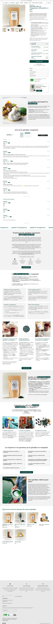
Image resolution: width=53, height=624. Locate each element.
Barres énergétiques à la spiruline (7, 541)
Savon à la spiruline (18, 541)
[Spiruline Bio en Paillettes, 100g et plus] (33, 88)
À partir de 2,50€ (4, 543)
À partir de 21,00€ (29, 526)
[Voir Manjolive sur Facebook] (5, 623)
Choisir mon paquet (26, 368)
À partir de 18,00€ (17, 527)
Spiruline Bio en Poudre (30, 524)
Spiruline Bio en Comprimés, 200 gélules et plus (7, 524)
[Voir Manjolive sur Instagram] (3, 623)
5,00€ (15, 543)
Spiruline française (5, 4)
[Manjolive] (6, 2)
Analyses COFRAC (33, 75)
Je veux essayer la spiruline (26, 472)
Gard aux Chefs (5, 620)
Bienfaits (31, 68)
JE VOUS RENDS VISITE (26, 267)
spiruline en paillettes (43, 114)
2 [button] (25, 196)
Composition (32, 73)
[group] (26, 1)
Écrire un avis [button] (43, 135)
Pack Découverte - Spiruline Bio (44, 524)
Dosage (31, 70)
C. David (49, 623)
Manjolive (43, 623)
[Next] (50, 0)
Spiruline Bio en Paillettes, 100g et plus (41, 87)
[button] (12, 3)
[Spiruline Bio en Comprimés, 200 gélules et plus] (4, 30)
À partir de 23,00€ (4, 527)
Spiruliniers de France (6, 619)
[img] (5, 141)
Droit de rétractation (18, 596)
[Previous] (2, 0)
